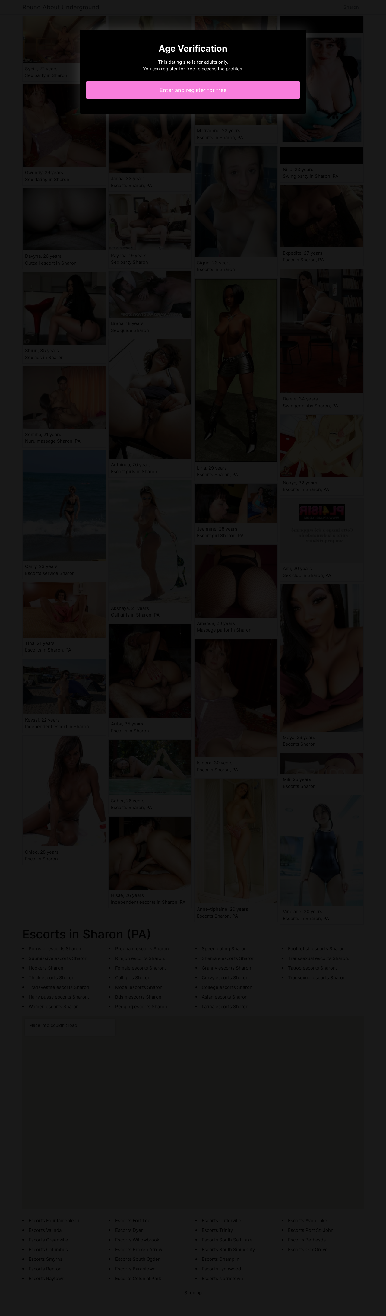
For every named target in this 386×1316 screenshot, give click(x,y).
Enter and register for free (193, 90)
